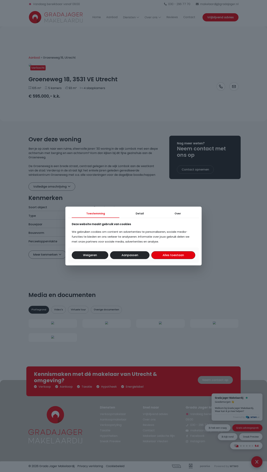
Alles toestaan (173, 255)
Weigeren (90, 255)
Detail (140, 213)
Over (178, 213)
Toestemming (95, 213)
